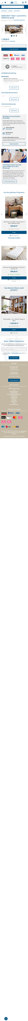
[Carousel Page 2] (12, 235)
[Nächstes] (25, 29)
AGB (9, 353)
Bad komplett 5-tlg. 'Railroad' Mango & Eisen (14, 319)
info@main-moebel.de (14, 373)
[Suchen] (22, 6)
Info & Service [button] (14, 385)
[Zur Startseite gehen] (14, 2)
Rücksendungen (14, 397)
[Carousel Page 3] (12, 279)
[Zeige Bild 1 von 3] (11, 35)
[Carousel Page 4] (15, 235)
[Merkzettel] (5, 2)
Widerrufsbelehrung (14, 391)
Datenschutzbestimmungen (16, 353)
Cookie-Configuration (14, 404)
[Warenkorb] (26, 2)
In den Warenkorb (14, 49)
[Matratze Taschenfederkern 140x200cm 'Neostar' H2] (14, 253)
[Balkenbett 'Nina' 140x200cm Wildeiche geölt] (14, 29)
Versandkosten (12, 41)
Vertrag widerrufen (14, 380)
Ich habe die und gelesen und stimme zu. (14, 354)
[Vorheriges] (2, 29)
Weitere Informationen (9, 181)
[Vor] (26, 214)
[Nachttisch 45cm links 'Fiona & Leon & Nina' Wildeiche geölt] (14, 207)
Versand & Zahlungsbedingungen (14, 394)
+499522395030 (14, 372)
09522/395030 (9, 129)
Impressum (14, 400)
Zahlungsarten (14, 395)
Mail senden (8, 133)
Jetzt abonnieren (14, 357)
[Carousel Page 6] (17, 279)
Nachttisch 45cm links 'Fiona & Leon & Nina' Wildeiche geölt (14, 222)
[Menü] (2, 2)
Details (14, 232)
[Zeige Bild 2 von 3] (14, 35)
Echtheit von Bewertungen (14, 388)
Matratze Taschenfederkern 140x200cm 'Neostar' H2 (14, 268)
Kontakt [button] (14, 363)
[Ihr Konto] (23, 2)
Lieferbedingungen (14, 392)
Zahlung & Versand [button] (14, 409)
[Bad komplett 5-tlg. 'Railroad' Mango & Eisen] (14, 305)
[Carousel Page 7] (19, 279)
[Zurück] (2, 214)
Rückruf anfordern (14, 143)
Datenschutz (14, 398)
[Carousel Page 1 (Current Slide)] (10, 235)
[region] (14, 29)
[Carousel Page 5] (17, 235)
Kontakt (14, 402)
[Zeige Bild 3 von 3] (16, 35)
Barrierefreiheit (14, 401)
